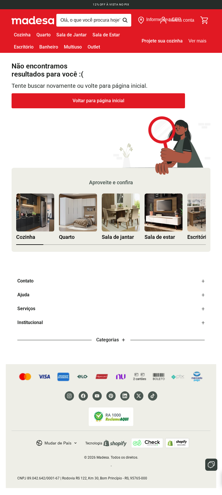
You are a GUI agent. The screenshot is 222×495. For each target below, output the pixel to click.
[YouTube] (97, 396)
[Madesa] (33, 20)
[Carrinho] (204, 20)
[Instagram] (69, 396)
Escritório (24, 47)
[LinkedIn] (125, 396)
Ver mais (197, 40)
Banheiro (48, 47)
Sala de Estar (106, 35)
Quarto (43, 35)
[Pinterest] (111, 396)
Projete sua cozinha (162, 41)
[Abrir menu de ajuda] (211, 465)
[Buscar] (93, 20)
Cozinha (22, 35)
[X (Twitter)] (138, 396)
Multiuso (73, 47)
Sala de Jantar (71, 35)
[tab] (29, 244)
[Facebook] (83, 396)
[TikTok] (152, 396)
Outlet (94, 47)
